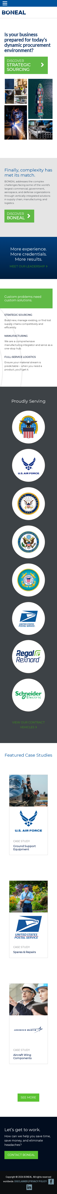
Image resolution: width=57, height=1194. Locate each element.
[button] (5, 3)
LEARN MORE (27, 860)
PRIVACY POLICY (38, 1181)
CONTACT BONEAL (21, 1155)
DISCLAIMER (21, 1181)
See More (28, 1097)
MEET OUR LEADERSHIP (27, 266)
